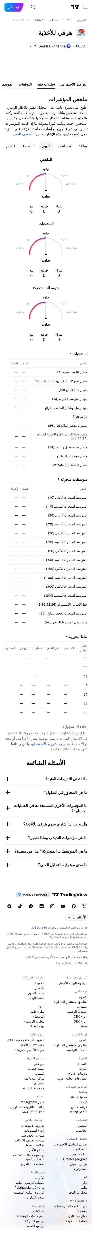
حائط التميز (80, 1149)
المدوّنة (39, 1073)
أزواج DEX (81, 1021)
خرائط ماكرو (79, 1107)
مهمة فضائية (36, 1068)
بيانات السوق (35, 993)
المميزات (38, 983)
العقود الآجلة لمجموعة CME (26, 1040)
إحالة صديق (80, 1154)
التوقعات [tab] (25, 84)
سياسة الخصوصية (32, 1135)
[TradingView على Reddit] (9, 906)
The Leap (37, 1026)
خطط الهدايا (36, 998)
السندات (82, 1006)
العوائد (83, 1068)
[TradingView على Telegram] (31, 906)
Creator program (75, 1159)
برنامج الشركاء (34, 1221)
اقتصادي (82, 1064)
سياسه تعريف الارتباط (29, 1140)
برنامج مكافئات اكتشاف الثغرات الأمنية (28, 1157)
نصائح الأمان (36, 1150)
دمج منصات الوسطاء (30, 1216)
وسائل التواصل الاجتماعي (71, 1144)
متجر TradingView (31, 1102)
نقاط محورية (78, 636)
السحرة (83, 1211)
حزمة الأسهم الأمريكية (29, 1050)
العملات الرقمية (77, 1011)
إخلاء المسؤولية (34, 1130)
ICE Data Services (43, 927)
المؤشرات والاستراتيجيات (71, 1206)
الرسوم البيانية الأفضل (73, 983)
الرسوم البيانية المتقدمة (28, 1192)
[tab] (64, 146)
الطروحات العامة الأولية (72, 1078)
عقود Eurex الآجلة (32, 1045)
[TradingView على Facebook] (74, 906)
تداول (84, 1182)
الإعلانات (38, 1211)
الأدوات (39, 1178)
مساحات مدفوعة (76, 1221)
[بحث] (33, 7)
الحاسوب (82, 1130)
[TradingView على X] (84, 906)
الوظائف (38, 1083)
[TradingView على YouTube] (63, 906)
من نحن (39, 1064)
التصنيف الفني (23, 134)
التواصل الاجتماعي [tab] (73, 84)
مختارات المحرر (77, 1192)
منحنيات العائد (79, 1097)
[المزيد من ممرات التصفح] (69, 20)
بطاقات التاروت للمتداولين (27, 1107)
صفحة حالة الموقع (32, 1164)
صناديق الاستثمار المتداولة (71, 1002)
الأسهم (83, 997)
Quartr (30, 957)
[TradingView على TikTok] (20, 906)
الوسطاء (38, 1016)
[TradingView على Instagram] (52, 906)
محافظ (83, 1092)
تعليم (84, 1187)
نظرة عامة (37, 1011)
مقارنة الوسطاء (34, 1021)
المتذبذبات (80, 353)
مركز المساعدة (34, 1078)
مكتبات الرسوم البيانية (29, 1182)
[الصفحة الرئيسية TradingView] (75, 7)
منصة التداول (35, 1197)
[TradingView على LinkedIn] (41, 906)
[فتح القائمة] (85, 7)
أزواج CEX (81, 1016)
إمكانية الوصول (34, 1145)
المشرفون (81, 1169)
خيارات (83, 1102)
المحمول (82, 1125)
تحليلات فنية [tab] (46, 84)
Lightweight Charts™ (29, 1187)
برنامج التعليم (35, 1226)
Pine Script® (79, 1112)
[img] (36, 46)
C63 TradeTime (33, 1112)
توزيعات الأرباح (78, 1073)
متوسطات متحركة (74, 479)
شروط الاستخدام (44, 743)
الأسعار (39, 988)
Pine (84, 1026)
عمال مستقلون (78, 1216)
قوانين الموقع (79, 1164)
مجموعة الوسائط (33, 1088)
